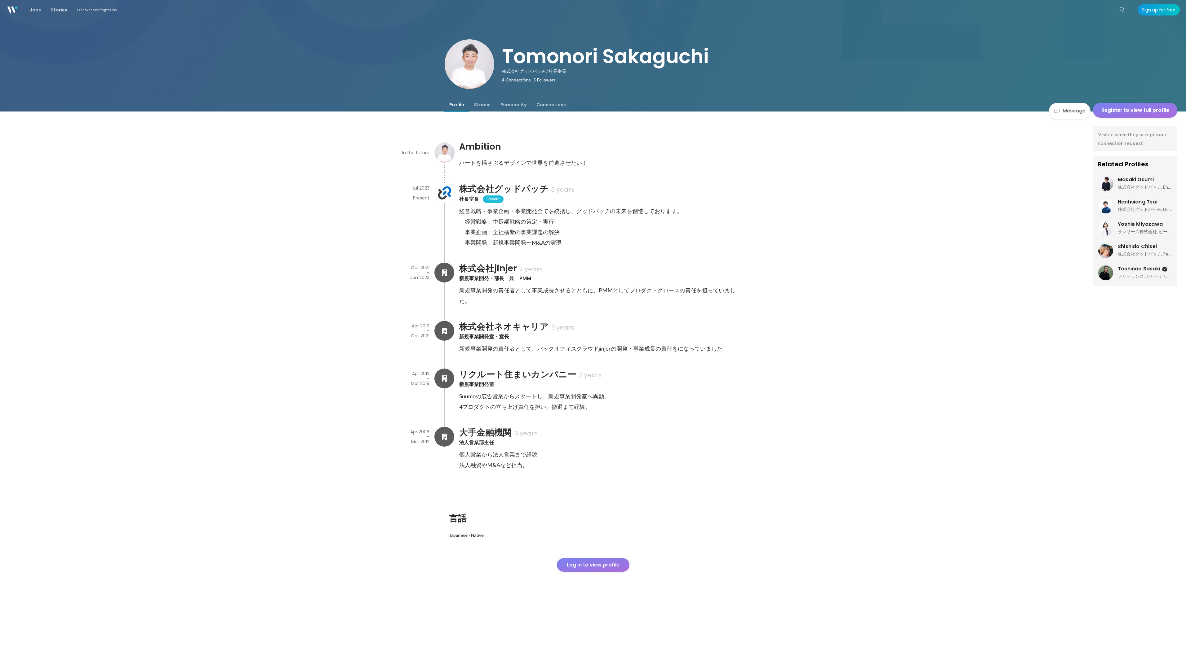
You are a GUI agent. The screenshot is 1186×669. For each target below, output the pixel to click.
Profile (456, 105)
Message (1074, 110)
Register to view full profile (1135, 110)
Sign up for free (1158, 10)
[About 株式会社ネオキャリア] (444, 331)
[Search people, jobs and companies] (1122, 10)
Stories (482, 105)
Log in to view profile (593, 564)
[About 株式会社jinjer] (444, 272)
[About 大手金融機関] (444, 437)
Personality (513, 105)
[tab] (456, 104)
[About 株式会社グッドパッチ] (444, 193)
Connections (551, 105)
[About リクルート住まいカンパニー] (444, 378)
